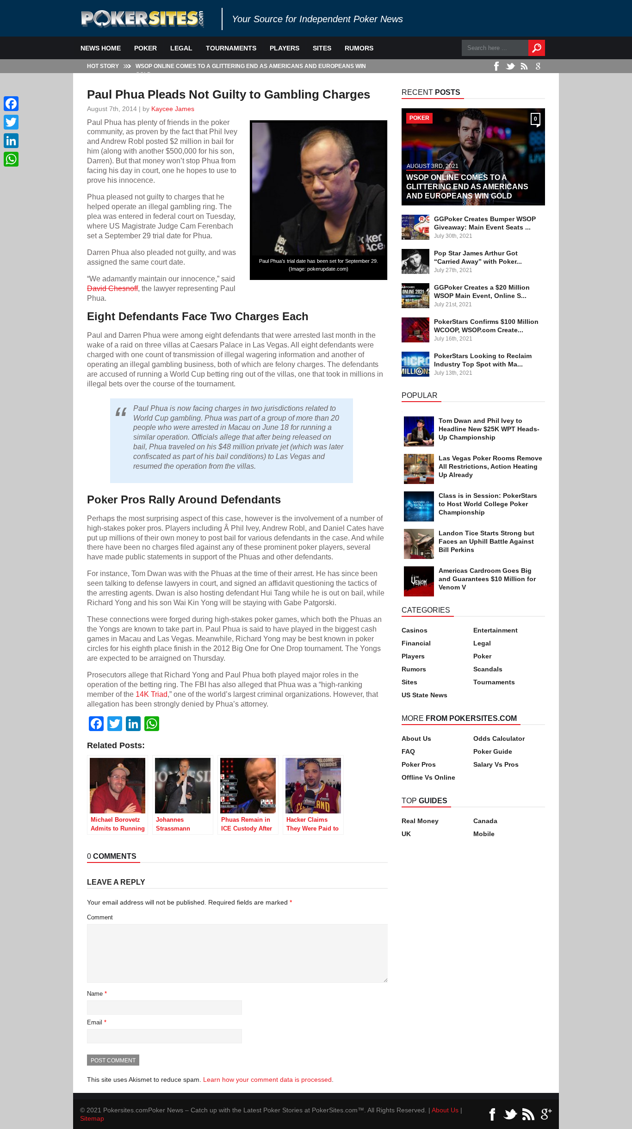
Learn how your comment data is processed (267, 1079)
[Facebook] (11, 103)
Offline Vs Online (428, 777)
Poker (145, 48)
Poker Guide (492, 751)
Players (284, 48)
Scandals (487, 669)
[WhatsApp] (11, 159)
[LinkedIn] (11, 140)
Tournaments (231, 48)
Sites (322, 48)
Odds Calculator (499, 738)
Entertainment (495, 630)
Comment (100, 917)
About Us (416, 738)
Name (97, 993)
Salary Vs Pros (496, 764)
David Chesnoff (112, 288)
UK (406, 833)
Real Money (420, 821)
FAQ (408, 751)
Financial (416, 643)
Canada (485, 821)
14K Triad (151, 694)
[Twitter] (11, 122)
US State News (424, 695)
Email (96, 1022)
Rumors (359, 48)
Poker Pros (419, 764)
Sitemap (92, 1118)
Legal (181, 48)
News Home (101, 48)
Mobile (484, 833)
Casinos (415, 630)
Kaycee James (172, 108)
